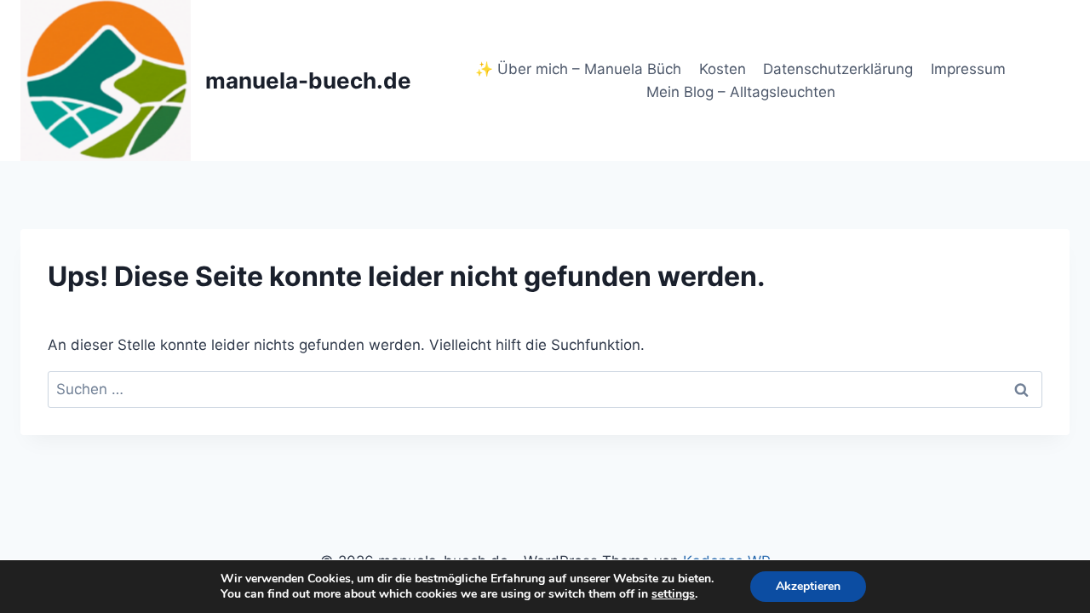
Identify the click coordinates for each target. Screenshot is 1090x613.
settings (673, 594)
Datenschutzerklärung (838, 68)
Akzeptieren (808, 586)
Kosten (722, 68)
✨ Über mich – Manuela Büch (578, 68)
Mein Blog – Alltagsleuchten (740, 91)
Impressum (968, 68)
